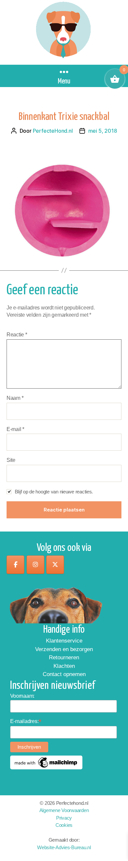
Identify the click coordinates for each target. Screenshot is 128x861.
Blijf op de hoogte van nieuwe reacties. (54, 491)
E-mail (15, 429)
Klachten (64, 666)
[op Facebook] (15, 564)
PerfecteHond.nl (53, 130)
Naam (15, 398)
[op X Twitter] (55, 564)
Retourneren (64, 657)
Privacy (64, 818)
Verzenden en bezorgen (64, 649)
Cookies (64, 825)
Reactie (17, 334)
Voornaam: (22, 696)
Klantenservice (64, 641)
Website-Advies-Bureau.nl (64, 847)
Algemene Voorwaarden (64, 810)
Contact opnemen (64, 674)
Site (11, 460)
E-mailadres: (26, 721)
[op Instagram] (35, 564)
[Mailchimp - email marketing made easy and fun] (46, 762)
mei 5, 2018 (102, 130)
